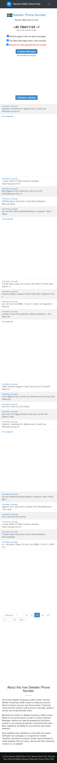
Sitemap (33, 759)
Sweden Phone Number (29, 14)
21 (5, 619)
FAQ (52, 759)
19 (42, 615)
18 (37, 615)
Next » (22, 619)
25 (15, 619)
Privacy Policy (43, 759)
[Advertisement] (26, 76)
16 (26, 615)
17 (32, 615)
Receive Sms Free (39, 756)
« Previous (8, 615)
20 (48, 615)
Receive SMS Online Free (26, 3)
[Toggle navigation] (49, 4)
